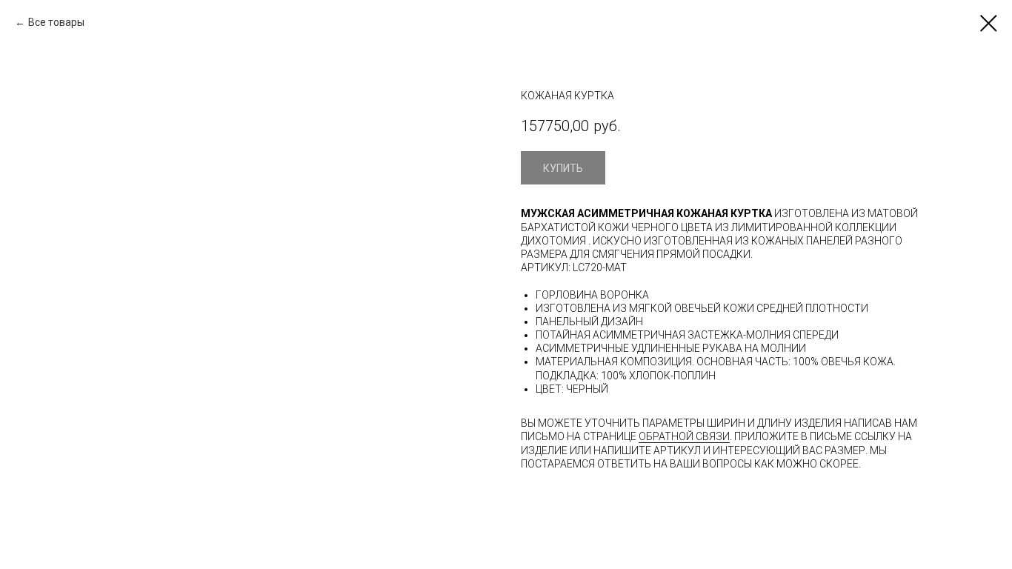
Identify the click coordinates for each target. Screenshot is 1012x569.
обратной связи (684, 436)
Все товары (56, 22)
